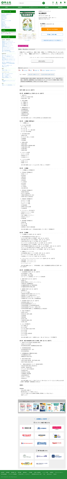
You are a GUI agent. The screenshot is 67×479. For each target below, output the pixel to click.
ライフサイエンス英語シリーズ (8, 51)
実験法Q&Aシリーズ (6, 46)
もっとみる (27, 40)
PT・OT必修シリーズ (7, 76)
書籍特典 (60, 7)
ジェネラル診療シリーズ (7, 65)
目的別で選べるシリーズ (7, 43)
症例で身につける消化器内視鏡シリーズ (9, 63)
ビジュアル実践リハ (6, 74)
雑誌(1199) (4, 24)
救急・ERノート (6, 66)
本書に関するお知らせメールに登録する (52, 40)
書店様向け (25, 472)
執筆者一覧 (37, 70)
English (55, 474)
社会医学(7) (4, 16)
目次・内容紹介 (23, 74)
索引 (31, 70)
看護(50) (3, 19)
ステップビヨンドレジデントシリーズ (9, 60)
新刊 (7, 7)
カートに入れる (53, 29)
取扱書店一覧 (13, 472)
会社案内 (2, 472)
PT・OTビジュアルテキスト (8, 73)
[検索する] (43, 3)
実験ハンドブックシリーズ (8, 45)
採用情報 (7, 472)
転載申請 (51, 472)
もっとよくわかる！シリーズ (8, 47)
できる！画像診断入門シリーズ (8, 62)
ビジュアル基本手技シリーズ (8, 56)
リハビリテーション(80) (6, 20)
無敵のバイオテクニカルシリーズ (9, 42)
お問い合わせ (49, 474)
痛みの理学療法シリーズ (7, 77)
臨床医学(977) (4, 15)
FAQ (44, 474)
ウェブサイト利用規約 (13, 474)
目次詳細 (25, 70)
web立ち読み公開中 (23, 46)
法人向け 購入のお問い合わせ (47, 74)
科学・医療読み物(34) (6, 27)
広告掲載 (30, 472)
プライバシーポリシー (59, 472)
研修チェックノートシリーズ (8, 57)
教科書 (46, 7)
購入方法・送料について (34, 74)
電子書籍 (19, 472)
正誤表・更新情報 (37, 472)
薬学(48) (3, 23)
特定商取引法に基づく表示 (37, 474)
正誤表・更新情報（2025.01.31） (49, 70)
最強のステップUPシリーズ (8, 41)
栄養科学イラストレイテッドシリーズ (9, 81)
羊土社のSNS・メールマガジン (24, 474)
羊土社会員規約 (4, 474)
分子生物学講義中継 (6, 50)
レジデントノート (33, 7)
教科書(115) (4, 25)
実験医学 (20, 7)
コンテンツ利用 (45, 472)
